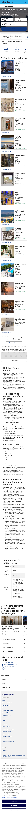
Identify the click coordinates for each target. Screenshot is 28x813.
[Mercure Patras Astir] (14, 107)
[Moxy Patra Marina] (14, 69)
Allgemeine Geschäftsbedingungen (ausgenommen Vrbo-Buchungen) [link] (13, 756)
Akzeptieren (14, 801)
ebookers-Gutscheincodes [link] (8, 741)
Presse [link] (3, 707)
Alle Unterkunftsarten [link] (7, 739)
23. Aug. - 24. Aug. (16, 48)
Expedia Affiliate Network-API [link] (8, 710)
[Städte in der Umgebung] (14, 639)
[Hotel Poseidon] (14, 290)
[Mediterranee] (14, 162)
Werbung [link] (4, 720)
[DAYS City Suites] (14, 235)
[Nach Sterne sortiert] (14, 651)
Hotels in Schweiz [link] (6, 726)
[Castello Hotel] (14, 326)
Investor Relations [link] (6, 712)
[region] (14, 786)
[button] (14, 76)
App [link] (3, 717)
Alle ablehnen (14, 805)
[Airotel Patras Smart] (14, 181)
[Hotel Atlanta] (14, 308)
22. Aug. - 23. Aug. (6, 48)
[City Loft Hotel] (14, 253)
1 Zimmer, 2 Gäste (9, 25)
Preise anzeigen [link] (19, 325)
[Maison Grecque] (14, 200)
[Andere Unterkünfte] (14, 647)
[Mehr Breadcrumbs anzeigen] (2, 6)
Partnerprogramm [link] (6, 705)
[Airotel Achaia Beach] (14, 88)
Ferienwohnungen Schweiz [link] (8, 729)
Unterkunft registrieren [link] (7, 702)
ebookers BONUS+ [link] (6, 715)
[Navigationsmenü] (25, 2)
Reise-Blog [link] (4, 744)
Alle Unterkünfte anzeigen (14, 343)
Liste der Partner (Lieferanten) (9, 797)
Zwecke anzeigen (14, 810)
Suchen (14, 29)
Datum (6, 20)
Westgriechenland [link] (9, 6)
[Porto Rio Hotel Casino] (14, 272)
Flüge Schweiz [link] (5, 734)
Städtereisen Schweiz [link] (7, 736)
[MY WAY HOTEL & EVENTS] (14, 144)
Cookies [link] (4, 752)
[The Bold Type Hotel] (14, 126)
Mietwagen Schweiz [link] (6, 731)
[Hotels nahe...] (14, 643)
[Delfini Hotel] (14, 218)
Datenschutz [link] (5, 750)
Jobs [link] (3, 700)
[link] (14, 663)
